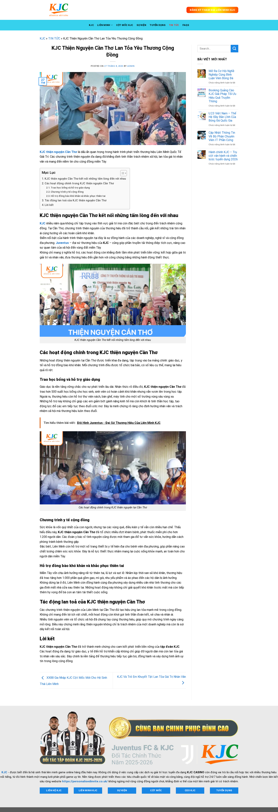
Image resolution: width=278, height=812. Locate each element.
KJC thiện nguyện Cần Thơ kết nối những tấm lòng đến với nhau (85, 178)
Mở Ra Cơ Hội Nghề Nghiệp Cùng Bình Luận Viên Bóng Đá (221, 74)
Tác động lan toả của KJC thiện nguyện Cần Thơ (75, 200)
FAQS (185, 25)
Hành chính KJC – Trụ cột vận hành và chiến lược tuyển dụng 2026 (223, 155)
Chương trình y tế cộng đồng (67, 191)
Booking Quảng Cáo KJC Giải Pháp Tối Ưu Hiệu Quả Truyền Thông (222, 95)
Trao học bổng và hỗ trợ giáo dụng (70, 187)
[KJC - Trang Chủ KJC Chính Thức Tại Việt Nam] (59, 10)
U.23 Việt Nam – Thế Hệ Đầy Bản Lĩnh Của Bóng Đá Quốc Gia (222, 117)
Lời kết (49, 205)
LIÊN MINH (103, 25)
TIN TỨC (174, 25)
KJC (91, 25)
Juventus (62, 243)
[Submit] (234, 48)
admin (131, 66)
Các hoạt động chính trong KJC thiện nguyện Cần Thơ (79, 183)
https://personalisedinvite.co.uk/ (85, 781)
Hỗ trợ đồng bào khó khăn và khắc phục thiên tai (78, 196)
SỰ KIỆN (141, 25)
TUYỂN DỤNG (157, 25)
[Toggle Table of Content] (121, 173)
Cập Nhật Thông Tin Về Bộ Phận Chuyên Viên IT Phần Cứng (222, 136)
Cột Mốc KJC (124, 25)
